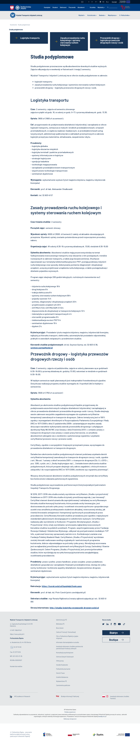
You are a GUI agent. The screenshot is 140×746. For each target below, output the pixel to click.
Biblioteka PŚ (60, 624)
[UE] (123, 2)
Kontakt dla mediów (16, 666)
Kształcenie (91, 15)
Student (55, 7)
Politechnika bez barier (63, 669)
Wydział (81, 15)
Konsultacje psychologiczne (64, 652)
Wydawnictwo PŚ (61, 681)
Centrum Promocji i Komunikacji (66, 632)
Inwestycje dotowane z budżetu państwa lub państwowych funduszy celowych (69, 647)
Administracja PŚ (61, 620)
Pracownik (72, 7)
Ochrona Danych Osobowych (65, 657)
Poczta (82, 2)
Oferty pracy (60, 661)
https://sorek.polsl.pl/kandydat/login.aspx (62, 586)
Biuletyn (114, 632)
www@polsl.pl (102, 716)
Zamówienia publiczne (63, 685)
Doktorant (63, 7)
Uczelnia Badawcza (62, 677)
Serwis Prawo (60, 673)
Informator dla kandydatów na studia (67, 642)
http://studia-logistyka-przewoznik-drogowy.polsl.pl (74, 607)
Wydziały (101, 7)
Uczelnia (92, 7)
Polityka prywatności (70, 712)
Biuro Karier (60, 628)
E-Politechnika (124, 15)
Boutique (113, 639)
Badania (101, 15)
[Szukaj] (107, 7)
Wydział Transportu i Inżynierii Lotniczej (29, 15)
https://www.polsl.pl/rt (17, 634)
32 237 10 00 (17, 647)
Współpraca (112, 15)
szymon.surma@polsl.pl (42, 347)
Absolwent (81, 7)
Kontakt (114, 2)
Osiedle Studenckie (62, 665)
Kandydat (47, 7)
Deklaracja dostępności (70, 719)
